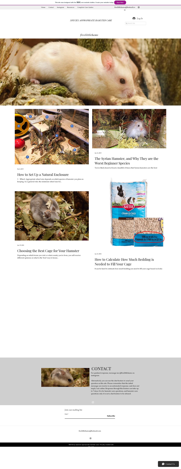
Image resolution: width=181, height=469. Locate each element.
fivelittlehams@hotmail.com (90, 431)
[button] (85, 7)
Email (66, 414)
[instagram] (139, 7)
